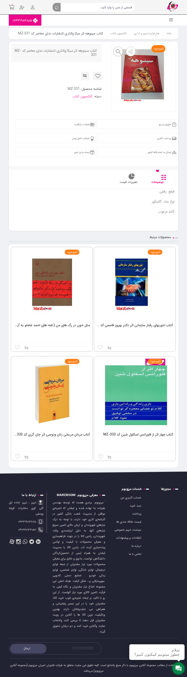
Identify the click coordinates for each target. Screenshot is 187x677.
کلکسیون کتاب (119, 33)
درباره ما (136, 546)
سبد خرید (135, 505)
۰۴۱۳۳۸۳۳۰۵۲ (27, 529)
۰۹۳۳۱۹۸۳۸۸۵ (22, 20)
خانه (169, 33)
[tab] (157, 180)
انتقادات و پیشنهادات (128, 538)
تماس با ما (135, 554)
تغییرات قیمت (128, 182)
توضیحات (157, 182)
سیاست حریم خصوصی (127, 529)
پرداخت (136, 513)
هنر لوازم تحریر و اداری (146, 33)
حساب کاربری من (131, 497)
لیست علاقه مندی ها (128, 521)
